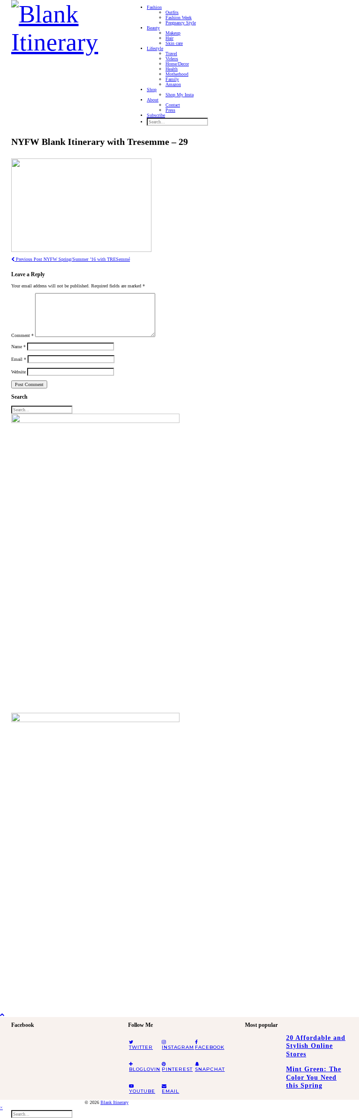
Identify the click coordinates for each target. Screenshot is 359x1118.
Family (172, 79)
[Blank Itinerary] (62, 25)
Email (18, 359)
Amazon (173, 84)
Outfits (172, 12)
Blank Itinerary (115, 1102)
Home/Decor (177, 63)
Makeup (172, 33)
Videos (171, 58)
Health (171, 69)
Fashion (154, 7)
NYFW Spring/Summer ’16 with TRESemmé (72, 259)
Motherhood (176, 74)
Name (18, 346)
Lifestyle (155, 48)
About (152, 99)
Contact (172, 105)
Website (18, 371)
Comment (22, 335)
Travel (171, 53)
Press (170, 110)
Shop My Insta (179, 94)
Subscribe (156, 115)
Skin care (174, 43)
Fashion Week (178, 17)
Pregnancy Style (180, 22)
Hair (169, 38)
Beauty (153, 27)
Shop (152, 89)
